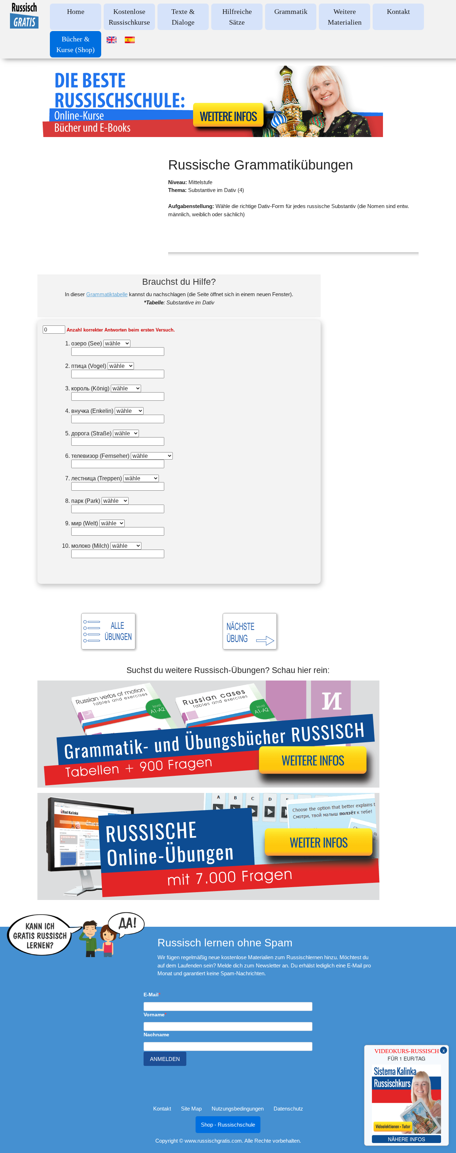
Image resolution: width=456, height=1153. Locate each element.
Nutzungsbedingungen (238, 1109)
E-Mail (151, 994)
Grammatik (290, 11)
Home (75, 11)
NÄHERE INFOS (406, 1139)
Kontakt (398, 11)
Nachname (156, 1034)
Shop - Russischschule (228, 1125)
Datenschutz (288, 1109)
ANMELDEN (165, 1059)
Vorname (154, 1014)
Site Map (191, 1109)
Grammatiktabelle (107, 294)
